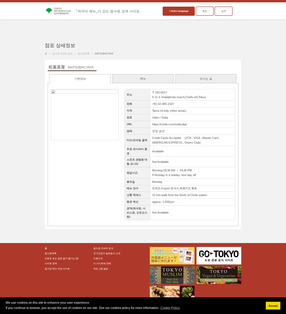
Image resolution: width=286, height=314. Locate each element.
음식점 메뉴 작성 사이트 (57, 268)
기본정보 (80, 78)
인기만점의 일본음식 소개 (106, 253)
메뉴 (143, 78)
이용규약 (98, 258)
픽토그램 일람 (100, 268)
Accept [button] (273, 305)
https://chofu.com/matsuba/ (169, 124)
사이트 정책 (51, 263)
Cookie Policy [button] (170, 308)
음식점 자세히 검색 (62, 53)
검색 (223, 11)
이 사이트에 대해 (102, 263)
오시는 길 (206, 78)
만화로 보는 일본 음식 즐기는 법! (62, 258)
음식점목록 (83, 53)
